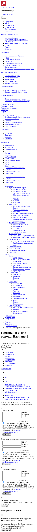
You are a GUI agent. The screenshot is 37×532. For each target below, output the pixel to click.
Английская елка (11, 81)
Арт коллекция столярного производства (19, 69)
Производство (10, 25)
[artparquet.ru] (6, 369)
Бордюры (8, 49)
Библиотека (5, 142)
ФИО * (24, 412)
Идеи (7, 162)
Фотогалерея (9, 146)
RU (6, 377)
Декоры (7, 45)
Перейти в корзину (7, 14)
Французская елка (11, 83)
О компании (5, 130)
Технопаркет (9, 79)
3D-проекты (9, 147)
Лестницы (8, 61)
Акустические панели (12, 65)
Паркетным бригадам (12, 171)
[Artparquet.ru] (3, 5)
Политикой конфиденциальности (11, 431)
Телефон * (25, 415)
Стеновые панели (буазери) (14, 56)
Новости (8, 137)
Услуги (3, 112)
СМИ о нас (9, 133)
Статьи (7, 164)
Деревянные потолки (12, 59)
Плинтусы (4, 110)
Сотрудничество (10, 29)
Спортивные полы (7, 104)
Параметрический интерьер (14, 63)
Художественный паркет (9, 34)
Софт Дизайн (9, 115)
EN (6, 379)
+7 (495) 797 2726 (11, 390)
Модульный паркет (11, 38)
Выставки (8, 135)
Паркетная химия (7, 106)
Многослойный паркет (9, 72)
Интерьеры (5, 52)
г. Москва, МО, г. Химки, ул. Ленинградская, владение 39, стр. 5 (17, 385)
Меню (7, 23)
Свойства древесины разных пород (17, 101)
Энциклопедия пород (12, 160)
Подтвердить (6, 530)
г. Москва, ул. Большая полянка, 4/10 (18, 388)
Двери (7, 58)
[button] (1, 16)
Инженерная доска (11, 77)
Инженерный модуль (12, 76)
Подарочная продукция (9, 108)
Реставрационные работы (14, 122)
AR (6, 381)
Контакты (8, 31)
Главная (7, 322)
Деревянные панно (11, 67)
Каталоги (8, 155)
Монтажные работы (12, 119)
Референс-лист (10, 27)
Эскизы (7, 151)
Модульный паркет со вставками (16, 43)
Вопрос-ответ (9, 166)
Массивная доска (7, 87)
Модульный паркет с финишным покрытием (21, 192)
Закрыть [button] (4, 506)
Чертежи (8, 153)
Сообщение (24, 421)
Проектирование (11, 126)
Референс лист (10, 318)
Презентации (9, 158)
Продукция (9, 22)
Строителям (9, 173)
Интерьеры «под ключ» (13, 124)
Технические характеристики (15, 90)
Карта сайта (9, 395)
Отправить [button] (6, 434)
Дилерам (8, 170)
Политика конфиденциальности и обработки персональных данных (17, 398)
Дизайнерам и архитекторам (15, 168)
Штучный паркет (7, 95)
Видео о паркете (10, 157)
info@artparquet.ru (11, 392)
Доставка (8, 121)
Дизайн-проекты (11, 149)
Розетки (7, 47)
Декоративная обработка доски (16, 92)
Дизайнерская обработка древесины (17, 117)
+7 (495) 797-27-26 (7, 7)
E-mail (24, 417)
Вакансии (8, 139)
